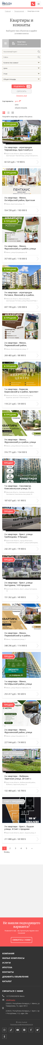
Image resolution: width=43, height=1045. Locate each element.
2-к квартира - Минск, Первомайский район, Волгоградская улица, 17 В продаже (18, 344)
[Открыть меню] (38, 4)
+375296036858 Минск (15, 996)
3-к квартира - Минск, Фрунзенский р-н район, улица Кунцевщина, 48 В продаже (20, 247)
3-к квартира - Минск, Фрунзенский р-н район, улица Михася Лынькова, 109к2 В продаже (20, 440)
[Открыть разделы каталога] (5, 43)
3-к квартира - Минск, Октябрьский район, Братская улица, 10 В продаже (19, 199)
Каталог (7, 981)
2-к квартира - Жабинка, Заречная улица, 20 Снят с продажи (17, 777)
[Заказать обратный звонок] (33, 4)
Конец (6, 852)
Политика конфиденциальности (21, 1024)
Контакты (8, 972)
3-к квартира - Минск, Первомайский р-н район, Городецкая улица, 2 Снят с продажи (18, 634)
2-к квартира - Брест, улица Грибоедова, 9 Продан (18, 535)
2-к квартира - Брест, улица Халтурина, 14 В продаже (18, 583)
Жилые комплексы (13, 958)
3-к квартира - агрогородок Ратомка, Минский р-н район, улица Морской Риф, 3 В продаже (21, 293)
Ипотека (7, 967)
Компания (8, 953)
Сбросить (21, 91)
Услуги (6, 962)
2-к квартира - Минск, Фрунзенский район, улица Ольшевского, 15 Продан (18, 731)
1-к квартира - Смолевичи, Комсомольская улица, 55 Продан (17, 487)
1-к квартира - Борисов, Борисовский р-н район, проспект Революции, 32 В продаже (21, 390)
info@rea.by (10, 1000)
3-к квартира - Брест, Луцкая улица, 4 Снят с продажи (19, 827)
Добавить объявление (15, 976)
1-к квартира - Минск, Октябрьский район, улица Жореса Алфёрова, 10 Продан (19, 682)
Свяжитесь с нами (21, 940)
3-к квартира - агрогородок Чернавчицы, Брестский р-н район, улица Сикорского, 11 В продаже (19, 148)
